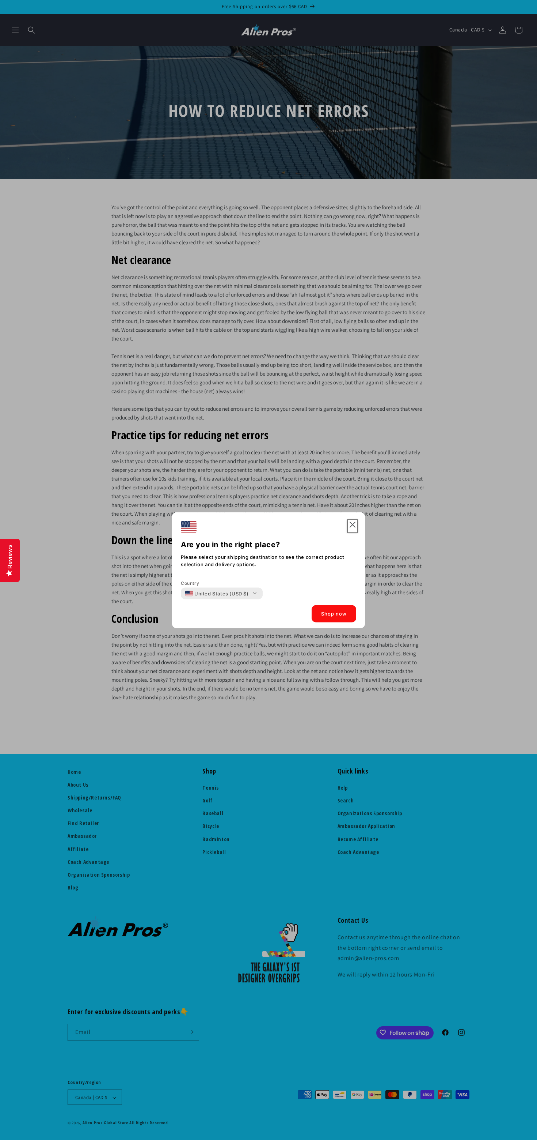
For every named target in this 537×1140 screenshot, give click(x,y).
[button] (352, 526)
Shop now (334, 614)
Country (190, 583)
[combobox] (217, 593)
